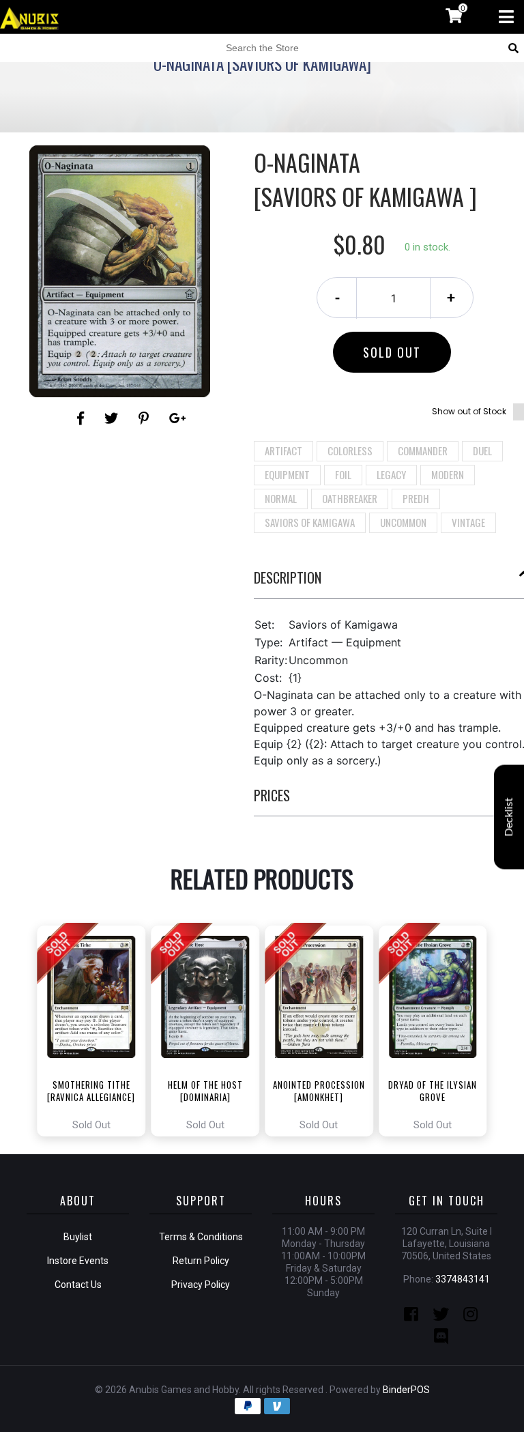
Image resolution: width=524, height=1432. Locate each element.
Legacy (391, 474)
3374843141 (462, 1279)
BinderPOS (406, 1389)
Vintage (468, 522)
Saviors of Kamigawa (310, 522)
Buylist (77, 1236)
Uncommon (403, 522)
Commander (423, 450)
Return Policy (201, 1260)
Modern (447, 474)
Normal (281, 498)
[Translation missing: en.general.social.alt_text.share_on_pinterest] (146, 418)
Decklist (509, 817)
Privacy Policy (200, 1284)
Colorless (350, 450)
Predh (416, 498)
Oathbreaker (349, 498)
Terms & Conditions (201, 1236)
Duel (482, 450)
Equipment (287, 474)
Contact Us (78, 1284)
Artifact (283, 450)
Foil (343, 474)
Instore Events (77, 1260)
